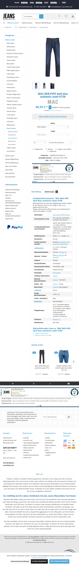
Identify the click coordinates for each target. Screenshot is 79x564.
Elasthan (67, 215)
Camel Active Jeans (13, 67)
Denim (55, 276)
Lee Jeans (10, 84)
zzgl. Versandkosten (56, 110)
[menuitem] (73, 16)
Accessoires (11, 151)
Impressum (9, 219)
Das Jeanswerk (10, 177)
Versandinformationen (39, 540)
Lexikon (47, 455)
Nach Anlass (11, 128)
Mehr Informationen (39, 558)
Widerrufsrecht (10, 208)
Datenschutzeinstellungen (20, 561)
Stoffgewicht (38, 248)
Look (58, 294)
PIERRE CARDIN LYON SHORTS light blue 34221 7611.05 (63, 368)
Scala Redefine (12, 81)
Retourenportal (10, 192)
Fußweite (37, 290)
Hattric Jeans (11, 148)
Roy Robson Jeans (13, 77)
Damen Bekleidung (11, 159)
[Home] (4, 22)
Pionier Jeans (11, 111)
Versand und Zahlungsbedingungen (13, 202)
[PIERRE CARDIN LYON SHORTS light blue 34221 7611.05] (64, 356)
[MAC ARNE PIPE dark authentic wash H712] (42, 356)
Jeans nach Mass (11, 166)
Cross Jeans (11, 115)
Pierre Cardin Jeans (13, 98)
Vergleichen (38, 149)
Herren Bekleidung (11, 163)
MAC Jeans (10, 43)
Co (54, 225)
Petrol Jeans (11, 87)
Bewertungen (51, 192)
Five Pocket (56, 273)
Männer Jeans (10, 40)
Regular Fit (63, 252)
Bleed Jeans (11, 125)
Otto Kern (10, 122)
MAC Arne (9, 509)
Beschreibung (36, 192)
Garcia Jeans (11, 60)
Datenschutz (9, 211)
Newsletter (49, 443)
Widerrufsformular (11, 206)
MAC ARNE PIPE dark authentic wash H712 (42, 367)
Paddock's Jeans (12, 101)
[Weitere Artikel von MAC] (53, 102)
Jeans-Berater (10, 173)
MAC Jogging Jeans (41, 512)
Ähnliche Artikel (37, 345)
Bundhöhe (38, 301)
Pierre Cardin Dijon (27, 509)
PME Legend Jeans (13, 70)
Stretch (55, 280)
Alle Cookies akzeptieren (59, 561)
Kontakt (7, 198)
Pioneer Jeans (11, 108)
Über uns (8, 195)
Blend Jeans (11, 47)
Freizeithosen (12, 135)
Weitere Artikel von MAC (43, 335)
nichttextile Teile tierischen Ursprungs (61, 243)
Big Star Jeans (11, 91)
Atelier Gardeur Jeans (14, 104)
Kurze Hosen (12, 144)
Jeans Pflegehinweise (50, 451)
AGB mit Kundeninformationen (13, 215)
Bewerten (52, 151)
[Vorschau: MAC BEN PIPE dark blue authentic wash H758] (36, 85)
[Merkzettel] (66, 17)
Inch (63, 205)
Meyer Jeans (11, 50)
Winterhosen (12, 141)
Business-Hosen (12, 132)
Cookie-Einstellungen (12, 190)
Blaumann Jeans (12, 57)
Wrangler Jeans (12, 118)
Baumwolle (56, 215)
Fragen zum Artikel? (64, 149)
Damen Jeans (9, 156)
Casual (55, 284)
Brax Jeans (10, 64)
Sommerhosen (12, 138)
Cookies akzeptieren (39, 561)
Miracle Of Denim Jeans (15, 53)
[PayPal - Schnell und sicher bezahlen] (14, 227)
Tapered (56, 287)
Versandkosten (35, 536)
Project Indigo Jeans (14, 94)
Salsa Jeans (11, 74)
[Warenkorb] (73, 17)
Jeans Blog (8, 170)
